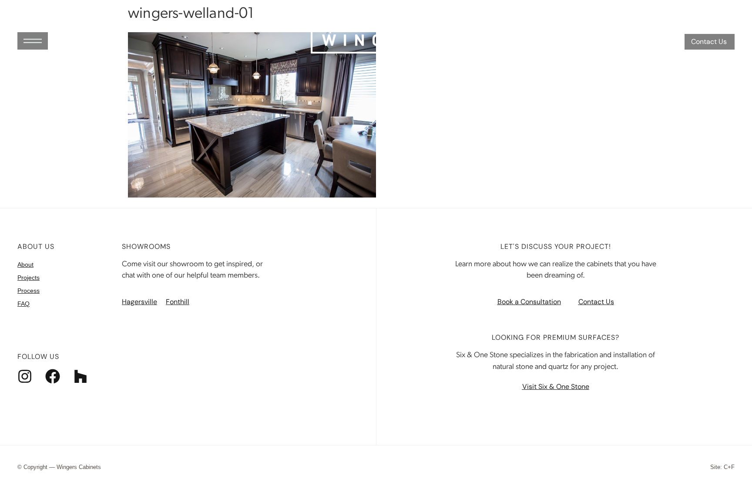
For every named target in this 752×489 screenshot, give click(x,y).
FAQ (23, 303)
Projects (28, 277)
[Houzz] (80, 376)
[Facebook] (52, 376)
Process (28, 290)
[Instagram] (24, 376)
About (25, 264)
